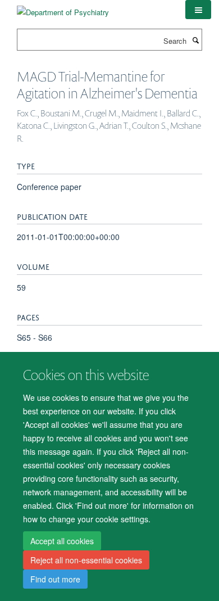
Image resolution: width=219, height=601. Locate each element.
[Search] (195, 40)
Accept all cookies (62, 540)
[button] (198, 9)
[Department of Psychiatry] (63, 8)
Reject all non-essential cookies (86, 560)
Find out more (55, 579)
